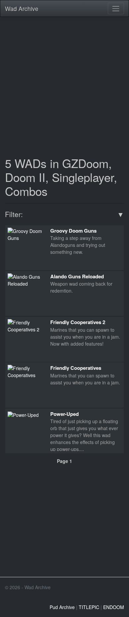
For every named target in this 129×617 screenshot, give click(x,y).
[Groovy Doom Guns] (26, 233)
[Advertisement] (64, 86)
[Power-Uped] (23, 414)
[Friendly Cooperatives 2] (26, 325)
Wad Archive (21, 8)
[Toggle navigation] (116, 8)
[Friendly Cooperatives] (26, 371)
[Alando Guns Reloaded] (26, 279)
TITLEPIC (89, 607)
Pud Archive (62, 607)
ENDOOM (113, 607)
